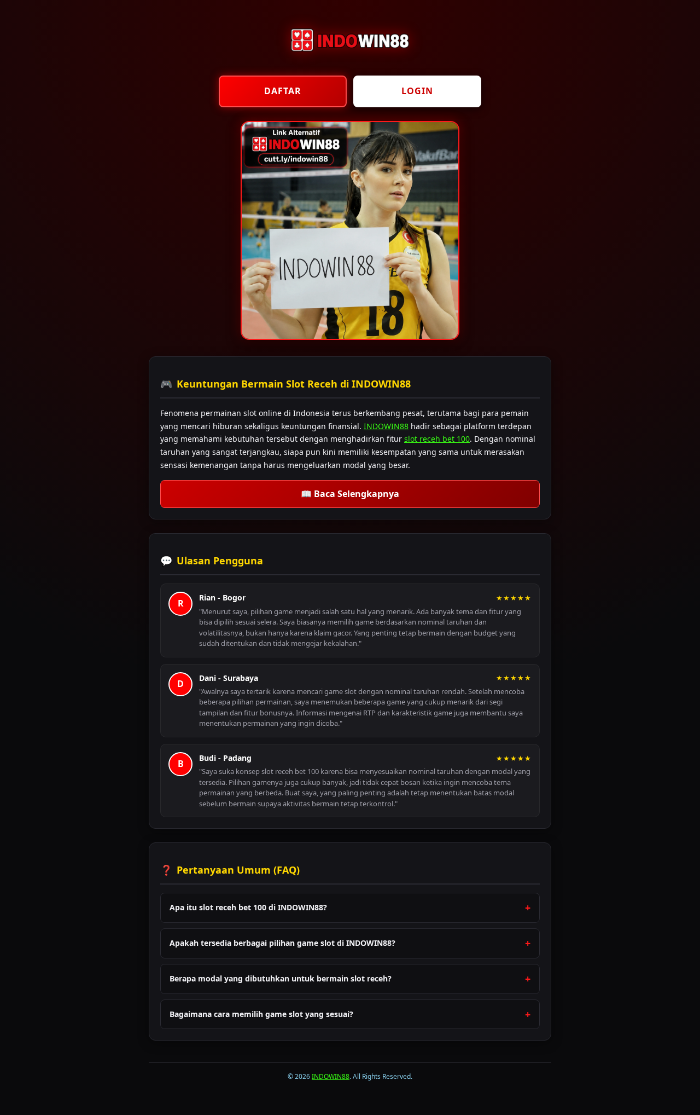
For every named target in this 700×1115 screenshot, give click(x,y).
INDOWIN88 (386, 426)
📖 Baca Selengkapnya (350, 494)
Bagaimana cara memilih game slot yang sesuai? (261, 1014)
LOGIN (417, 91)
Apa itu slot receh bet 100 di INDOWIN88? (248, 907)
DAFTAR (282, 91)
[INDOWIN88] (350, 60)
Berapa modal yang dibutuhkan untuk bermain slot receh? (281, 978)
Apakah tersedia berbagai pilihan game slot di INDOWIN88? (282, 943)
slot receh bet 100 (437, 439)
